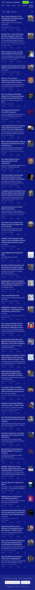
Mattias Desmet (15, 28)
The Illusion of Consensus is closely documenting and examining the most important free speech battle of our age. (12, 182)
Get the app (25, 582)
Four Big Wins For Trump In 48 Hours (12, 483)
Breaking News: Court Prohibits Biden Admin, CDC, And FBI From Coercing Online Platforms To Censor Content (13, 283)
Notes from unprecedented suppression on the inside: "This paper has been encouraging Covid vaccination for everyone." (13, 166)
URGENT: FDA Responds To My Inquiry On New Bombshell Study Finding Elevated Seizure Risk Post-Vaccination (13, 240)
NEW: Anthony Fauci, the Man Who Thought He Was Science (12, 53)
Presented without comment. (9, 257)
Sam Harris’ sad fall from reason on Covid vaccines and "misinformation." (13, 501)
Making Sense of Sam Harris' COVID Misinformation (11, 497)
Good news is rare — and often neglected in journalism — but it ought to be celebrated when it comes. (13, 487)
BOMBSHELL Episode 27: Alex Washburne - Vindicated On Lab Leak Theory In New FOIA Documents (12, 309)
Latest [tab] (4, 12)
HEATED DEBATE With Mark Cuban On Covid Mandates (11, 558)
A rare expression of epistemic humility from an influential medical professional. (12, 132)
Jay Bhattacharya (15, 44)
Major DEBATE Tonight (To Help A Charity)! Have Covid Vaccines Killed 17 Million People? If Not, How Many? (13, 357)
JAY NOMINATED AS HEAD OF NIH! (12, 254)
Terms (20, 578)
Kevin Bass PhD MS (13, 301)
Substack (9, 586)
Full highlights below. (7, 287)
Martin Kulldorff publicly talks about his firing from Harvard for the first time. (12, 148)
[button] (2, 5)
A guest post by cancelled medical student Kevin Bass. (13, 298)
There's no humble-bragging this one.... (12, 532)
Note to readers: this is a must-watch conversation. (11, 23)
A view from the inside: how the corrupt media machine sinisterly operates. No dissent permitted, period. (12, 198)
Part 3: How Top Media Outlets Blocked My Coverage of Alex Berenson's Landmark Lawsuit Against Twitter (12, 325)
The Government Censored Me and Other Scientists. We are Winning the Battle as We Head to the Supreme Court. (13, 177)
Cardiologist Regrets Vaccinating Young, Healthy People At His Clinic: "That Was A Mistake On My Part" (13, 128)
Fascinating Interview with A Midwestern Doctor (12, 208)
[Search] (32, 11)
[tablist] (9, 11)
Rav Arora (10, 88)
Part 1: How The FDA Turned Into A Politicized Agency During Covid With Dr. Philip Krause (13, 542)
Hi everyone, (4, 70)
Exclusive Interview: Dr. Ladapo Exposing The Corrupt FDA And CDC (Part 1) (12, 435)
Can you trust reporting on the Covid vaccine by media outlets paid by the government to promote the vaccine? (11, 229)
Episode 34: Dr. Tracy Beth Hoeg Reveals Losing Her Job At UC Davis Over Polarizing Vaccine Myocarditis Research (12, 36)
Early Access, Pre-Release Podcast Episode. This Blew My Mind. (13, 378)
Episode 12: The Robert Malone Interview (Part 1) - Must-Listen (12, 404)
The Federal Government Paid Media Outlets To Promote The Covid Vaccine (12, 224)
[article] (17, 23)
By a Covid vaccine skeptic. (8, 393)
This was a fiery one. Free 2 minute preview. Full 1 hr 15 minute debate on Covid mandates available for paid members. (13, 561)
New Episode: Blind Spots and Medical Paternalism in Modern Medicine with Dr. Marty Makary (13, 341)
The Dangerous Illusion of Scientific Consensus (10, 111)
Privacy (16, 578)
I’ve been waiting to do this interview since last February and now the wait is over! (13, 547)
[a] (30, 18)
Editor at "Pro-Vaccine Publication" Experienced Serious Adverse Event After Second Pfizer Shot (13, 80)
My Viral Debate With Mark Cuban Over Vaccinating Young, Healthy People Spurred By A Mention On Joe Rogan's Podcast (12, 96)
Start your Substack (13, 582)
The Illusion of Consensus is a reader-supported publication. (11, 272)
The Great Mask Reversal (10, 295)
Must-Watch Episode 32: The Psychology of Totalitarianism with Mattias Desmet (12, 18)
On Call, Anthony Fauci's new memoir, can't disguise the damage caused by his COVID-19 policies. (13, 56)
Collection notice (27, 578)
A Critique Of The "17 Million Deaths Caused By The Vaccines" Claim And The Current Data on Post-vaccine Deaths (12, 389)
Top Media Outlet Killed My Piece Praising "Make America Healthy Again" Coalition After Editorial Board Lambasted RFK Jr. (13, 193)
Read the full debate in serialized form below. (12, 101)
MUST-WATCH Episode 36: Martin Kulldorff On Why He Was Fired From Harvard (13, 143)
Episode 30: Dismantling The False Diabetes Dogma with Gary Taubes (13, 67)
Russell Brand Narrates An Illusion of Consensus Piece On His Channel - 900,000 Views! (12, 528)
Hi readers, (4, 313)
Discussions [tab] (14, 12)
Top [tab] (8, 12)
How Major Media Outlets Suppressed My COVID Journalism (10, 161)
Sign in (31, 2)
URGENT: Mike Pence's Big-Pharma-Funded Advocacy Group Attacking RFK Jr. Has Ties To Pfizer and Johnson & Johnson (13, 469)
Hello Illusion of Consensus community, (12, 407)
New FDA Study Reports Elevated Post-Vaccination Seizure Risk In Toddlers (13, 419)
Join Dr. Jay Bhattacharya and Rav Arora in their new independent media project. (13, 115)
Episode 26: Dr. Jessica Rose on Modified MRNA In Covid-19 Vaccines (12, 451)
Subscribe (25, 2)
